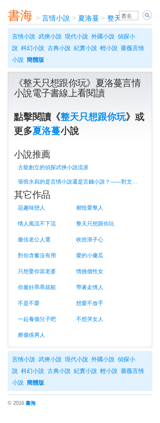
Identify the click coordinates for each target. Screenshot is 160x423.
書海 (20, 16)
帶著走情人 (89, 287)
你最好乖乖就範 (37, 287)
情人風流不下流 (37, 223)
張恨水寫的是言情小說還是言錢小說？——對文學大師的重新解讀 (81, 182)
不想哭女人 (89, 319)
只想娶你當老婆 (37, 271)
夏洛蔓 (88, 18)
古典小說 (59, 48)
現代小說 (76, 36)
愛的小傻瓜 (89, 255)
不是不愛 (29, 303)
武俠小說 (50, 36)
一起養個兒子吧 (37, 319)
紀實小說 (85, 48)
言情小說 (56, 18)
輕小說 (109, 48)
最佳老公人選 (34, 239)
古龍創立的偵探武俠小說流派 (53, 167)
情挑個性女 (89, 271)
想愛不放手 (89, 303)
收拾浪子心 (89, 239)
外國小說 (103, 36)
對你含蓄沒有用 (37, 255)
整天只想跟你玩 (93, 116)
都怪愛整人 (89, 208)
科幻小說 (32, 48)
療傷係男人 (31, 335)
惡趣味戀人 (31, 208)
